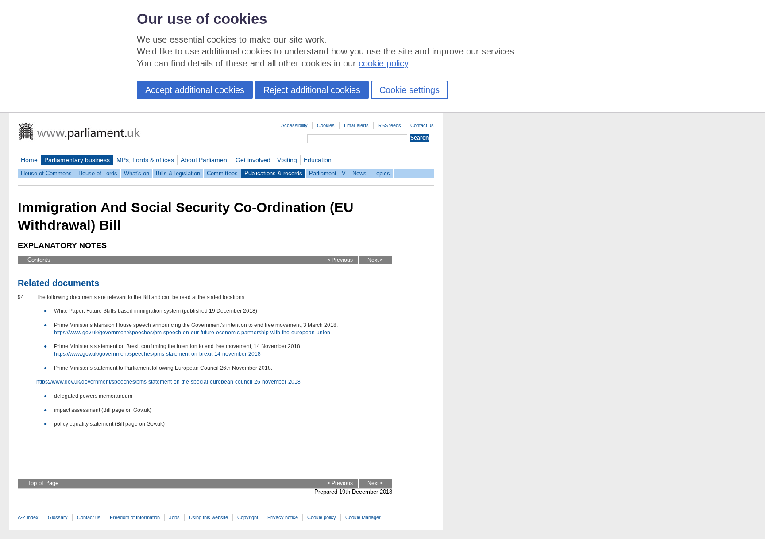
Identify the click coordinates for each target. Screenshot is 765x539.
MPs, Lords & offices (145, 159)
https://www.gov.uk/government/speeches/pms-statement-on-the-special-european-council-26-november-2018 (168, 381)
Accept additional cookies (194, 90)
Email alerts (356, 125)
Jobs (174, 517)
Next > (375, 260)
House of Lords (97, 173)
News (359, 173)
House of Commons (46, 173)
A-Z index (28, 517)
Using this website (208, 517)
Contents (38, 259)
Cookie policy (321, 517)
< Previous (340, 260)
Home (29, 159)
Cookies (326, 125)
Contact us (422, 125)
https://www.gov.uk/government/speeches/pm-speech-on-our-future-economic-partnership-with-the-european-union (192, 332)
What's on (136, 173)
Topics (381, 173)
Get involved (253, 159)
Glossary (58, 517)
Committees (222, 173)
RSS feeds (389, 125)
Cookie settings (409, 90)
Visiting (287, 159)
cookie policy (383, 63)
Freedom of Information (135, 517)
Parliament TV (327, 173)
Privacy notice (282, 517)
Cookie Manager (363, 517)
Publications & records (273, 173)
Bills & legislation (178, 173)
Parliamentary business (77, 159)
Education (318, 159)
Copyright (247, 517)
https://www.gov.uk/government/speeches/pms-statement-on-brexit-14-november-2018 (157, 354)
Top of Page (42, 483)
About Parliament (205, 159)
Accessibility (294, 125)
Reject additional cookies (311, 90)
